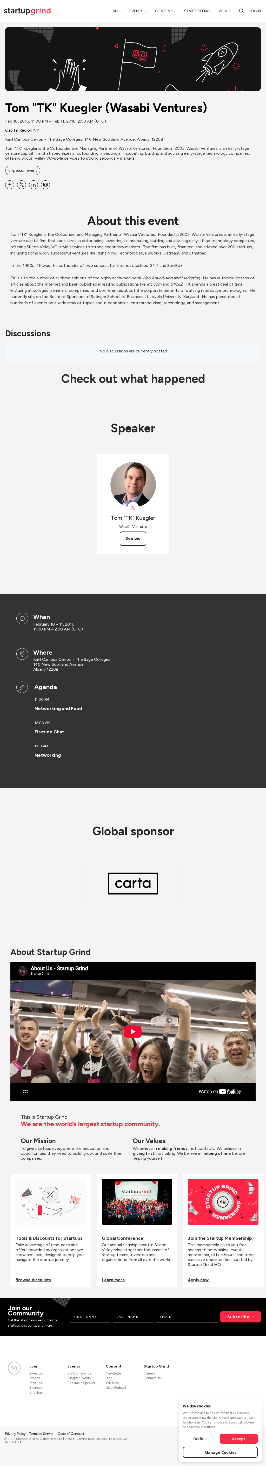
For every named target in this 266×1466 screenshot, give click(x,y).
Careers (149, 1373)
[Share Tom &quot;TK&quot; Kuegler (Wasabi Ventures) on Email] (45, 184)
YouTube (112, 1383)
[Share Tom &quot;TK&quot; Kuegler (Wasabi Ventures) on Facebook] (9, 184)
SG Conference (79, 1373)
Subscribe (238, 1316)
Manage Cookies (220, 1452)
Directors (36, 1392)
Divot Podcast (116, 1388)
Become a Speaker (81, 1383)
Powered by (231, 1455)
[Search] (241, 11)
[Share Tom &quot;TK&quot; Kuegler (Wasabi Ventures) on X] (21, 184)
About (225, 11)
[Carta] (133, 883)
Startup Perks (197, 11)
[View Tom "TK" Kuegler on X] (133, 508)
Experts (34, 1378)
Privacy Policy (15, 1434)
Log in (255, 11)
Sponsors (36, 1388)
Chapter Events (79, 1378)
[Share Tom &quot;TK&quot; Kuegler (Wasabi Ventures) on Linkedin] (33, 184)
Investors (36, 1373)
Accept (238, 1438)
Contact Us (152, 1378)
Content (163, 11)
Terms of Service (42, 1434)
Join (114, 11)
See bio (133, 538)
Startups (35, 1383)
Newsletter (114, 1373)
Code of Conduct (71, 1434)
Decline (200, 1438)
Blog (109, 1378)
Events (136, 11)
